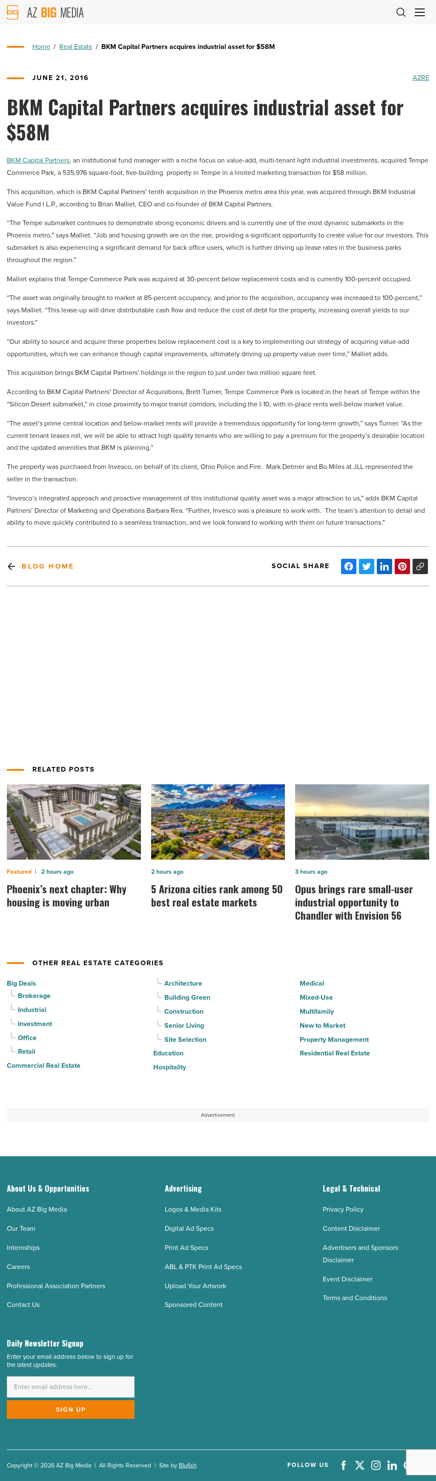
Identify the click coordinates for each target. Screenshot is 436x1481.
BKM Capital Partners (38, 160)
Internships (23, 1247)
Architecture (183, 983)
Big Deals (21, 983)
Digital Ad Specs (189, 1228)
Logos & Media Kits (193, 1209)
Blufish (188, 1465)
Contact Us (23, 1304)
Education (168, 1053)
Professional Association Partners (56, 1286)
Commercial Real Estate (43, 1065)
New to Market (322, 1025)
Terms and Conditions (355, 1298)
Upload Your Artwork (195, 1286)
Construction (184, 1011)
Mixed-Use (316, 997)
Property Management (334, 1039)
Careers (18, 1267)
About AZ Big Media (37, 1209)
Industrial (32, 1010)
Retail (26, 1051)
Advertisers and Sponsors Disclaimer (360, 1254)
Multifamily (317, 1011)
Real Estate (75, 46)
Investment (35, 1024)
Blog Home (48, 566)
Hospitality (169, 1067)
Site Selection (185, 1039)
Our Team (21, 1228)
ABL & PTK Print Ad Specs (203, 1267)
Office (27, 1038)
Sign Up (71, 1409)
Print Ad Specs (186, 1247)
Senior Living (184, 1025)
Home (41, 46)
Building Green (187, 997)
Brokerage (34, 996)
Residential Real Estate (335, 1053)
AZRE (421, 78)
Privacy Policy (343, 1209)
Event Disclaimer (348, 1279)
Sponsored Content (194, 1304)
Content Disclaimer (351, 1228)
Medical (312, 983)
